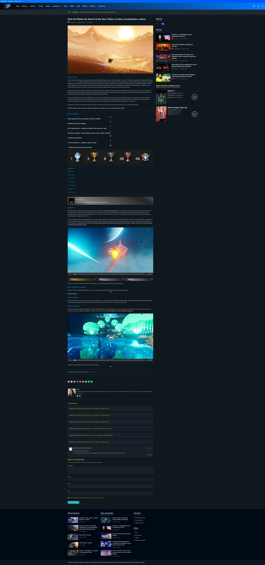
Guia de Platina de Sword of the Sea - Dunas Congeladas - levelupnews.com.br (93, 435)
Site (68, 490)
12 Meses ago (149, 448)
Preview (41, 6)
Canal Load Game (139, 520)
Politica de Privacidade (140, 540)
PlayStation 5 (71, 82)
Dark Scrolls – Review (85, 535)
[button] (110, 251)
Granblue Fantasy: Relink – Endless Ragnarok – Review (88, 518)
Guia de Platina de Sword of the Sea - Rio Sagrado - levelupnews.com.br (92, 442)
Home (17, 6)
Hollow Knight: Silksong (177, 107)
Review (33, 6)
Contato (137, 537)
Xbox (16, 1)
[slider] (109, 360)
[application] (110, 251)
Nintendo (10, 1)
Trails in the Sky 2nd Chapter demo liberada (121, 534)
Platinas (85, 6)
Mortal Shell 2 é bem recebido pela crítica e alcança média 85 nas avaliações (184, 65)
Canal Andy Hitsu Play (140, 517)
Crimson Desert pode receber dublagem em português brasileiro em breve (183, 75)
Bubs (73, 22)
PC (20, 1)
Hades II (171, 91)
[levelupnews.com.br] (7, 6)
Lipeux (176, 78)
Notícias (24, 6)
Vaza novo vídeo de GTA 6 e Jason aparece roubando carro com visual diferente (121, 552)
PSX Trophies (91, 372)
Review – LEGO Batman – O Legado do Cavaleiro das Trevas (88, 551)
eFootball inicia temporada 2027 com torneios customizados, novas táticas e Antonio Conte (121, 543)
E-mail (69, 483)
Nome (69, 476)
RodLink (176, 60)
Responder (149, 454)
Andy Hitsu (177, 38)
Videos (65, 6)
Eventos (72, 6)
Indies (78, 6)
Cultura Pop (101, 6)
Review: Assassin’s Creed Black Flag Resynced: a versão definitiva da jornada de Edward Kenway (88, 527)
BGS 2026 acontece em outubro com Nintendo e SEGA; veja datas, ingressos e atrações (184, 56)
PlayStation (3, 1)
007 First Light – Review (85, 542)
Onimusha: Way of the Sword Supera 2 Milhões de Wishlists (120, 518)
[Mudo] (149, 274)
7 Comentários (89, 22)
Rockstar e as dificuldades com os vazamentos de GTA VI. (182, 35)
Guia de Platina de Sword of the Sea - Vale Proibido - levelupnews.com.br (92, 422)
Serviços (92, 6)
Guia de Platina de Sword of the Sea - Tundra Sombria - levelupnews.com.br (92, 428)
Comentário (71, 465)
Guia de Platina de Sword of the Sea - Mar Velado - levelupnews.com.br (91, 408)
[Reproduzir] (69, 274)
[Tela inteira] (151, 274)
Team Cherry (178, 111)
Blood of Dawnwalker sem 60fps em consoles (182, 45)
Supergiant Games (179, 95)
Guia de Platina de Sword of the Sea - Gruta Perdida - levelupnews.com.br (92, 415)
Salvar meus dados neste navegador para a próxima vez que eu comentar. (86, 497)
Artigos (48, 6)
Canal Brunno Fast (139, 522)
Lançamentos (55, 6)
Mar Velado (70, 171)
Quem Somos (138, 535)
